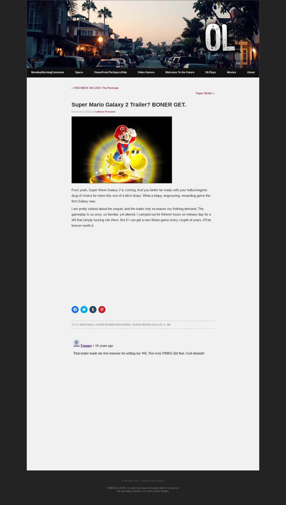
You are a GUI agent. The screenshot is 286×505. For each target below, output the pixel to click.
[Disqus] (143, 394)
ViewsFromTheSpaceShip (110, 72)
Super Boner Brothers (113, 324)
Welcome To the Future (179, 72)
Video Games (146, 72)
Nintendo (87, 324)
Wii (168, 324)
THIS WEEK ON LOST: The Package (96, 88)
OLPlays (210, 72)
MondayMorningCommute (47, 72)
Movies (231, 72)
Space (79, 72)
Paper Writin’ (204, 93)
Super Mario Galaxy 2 (148, 324)
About (251, 72)
